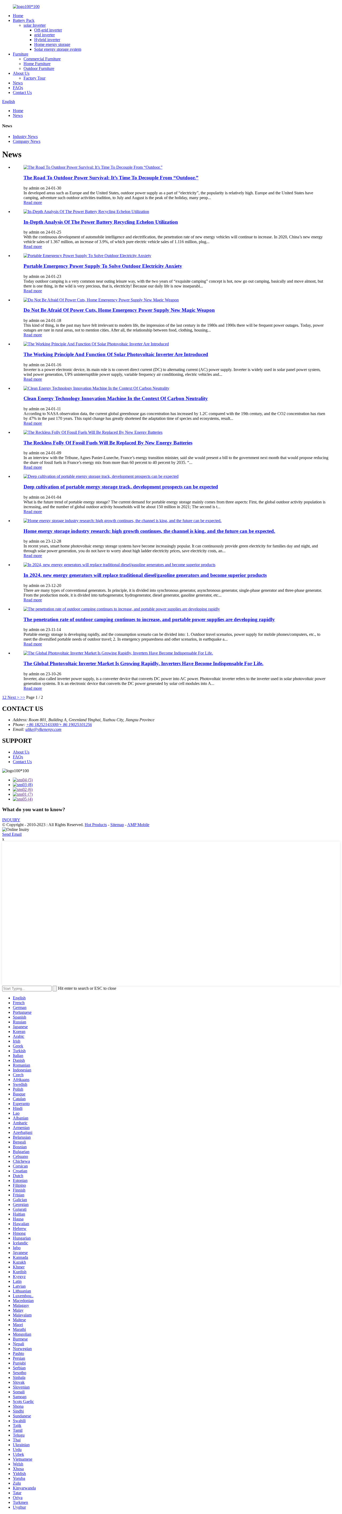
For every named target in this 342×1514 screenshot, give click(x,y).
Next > (13, 697)
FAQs (18, 87)
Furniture (20, 54)
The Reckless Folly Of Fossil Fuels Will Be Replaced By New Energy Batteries (108, 442)
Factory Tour (34, 78)
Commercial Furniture (42, 59)
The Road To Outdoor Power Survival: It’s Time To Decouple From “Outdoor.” (111, 177)
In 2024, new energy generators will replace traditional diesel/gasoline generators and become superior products (145, 575)
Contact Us (22, 92)
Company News (26, 141)
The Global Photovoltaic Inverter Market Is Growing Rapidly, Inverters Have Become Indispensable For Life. (143, 663)
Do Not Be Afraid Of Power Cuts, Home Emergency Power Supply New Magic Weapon (119, 310)
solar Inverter (35, 25)
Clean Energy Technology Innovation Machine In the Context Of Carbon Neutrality (116, 398)
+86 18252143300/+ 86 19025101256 (59, 724)
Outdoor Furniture (39, 68)
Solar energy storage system (57, 49)
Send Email (12, 834)
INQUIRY (11, 820)
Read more (33, 202)
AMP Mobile (138, 824)
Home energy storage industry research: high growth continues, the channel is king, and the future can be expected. (149, 531)
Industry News (25, 136)
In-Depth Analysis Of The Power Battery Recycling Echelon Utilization (101, 222)
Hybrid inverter (47, 39)
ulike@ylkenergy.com (43, 729)
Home (18, 15)
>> (22, 697)
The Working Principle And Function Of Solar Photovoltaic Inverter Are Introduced (116, 354)
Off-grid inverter (48, 30)
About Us (21, 73)
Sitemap (117, 824)
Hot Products (96, 824)
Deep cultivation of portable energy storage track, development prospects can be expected (121, 487)
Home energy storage (52, 44)
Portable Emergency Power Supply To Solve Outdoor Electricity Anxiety (103, 266)
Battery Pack (23, 20)
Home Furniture (37, 63)
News (18, 83)
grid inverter (44, 35)
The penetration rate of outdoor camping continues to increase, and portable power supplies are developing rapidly (149, 619)
